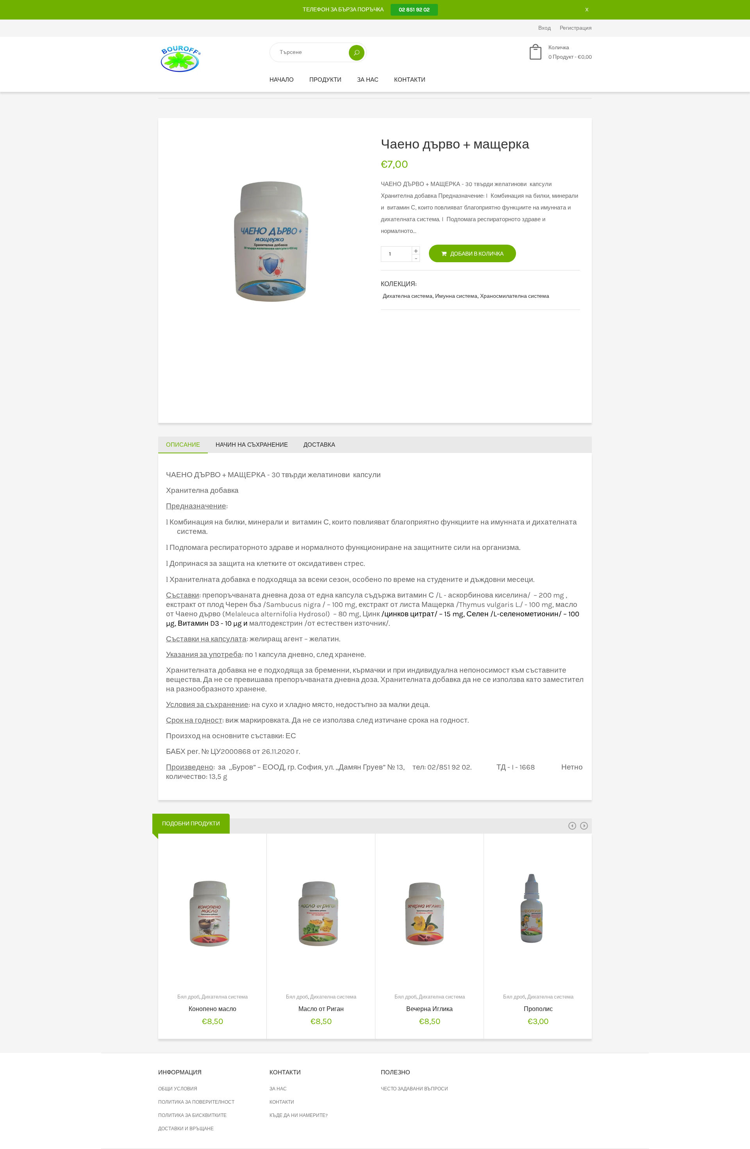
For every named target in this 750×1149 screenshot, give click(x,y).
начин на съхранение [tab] (252, 444)
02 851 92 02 (414, 9)
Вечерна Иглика (429, 1009)
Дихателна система (407, 296)
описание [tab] (183, 444)
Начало (282, 79)
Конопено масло (212, 1009)
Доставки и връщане (186, 1128)
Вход (544, 28)
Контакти (409, 79)
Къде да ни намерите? (299, 1115)
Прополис (538, 1009)
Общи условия (177, 1089)
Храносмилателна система (514, 296)
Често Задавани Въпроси (414, 1089)
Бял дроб (188, 997)
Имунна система (456, 296)
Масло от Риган (321, 1009)
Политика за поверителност (196, 1102)
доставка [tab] (319, 444)
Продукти (325, 79)
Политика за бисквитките (192, 1115)
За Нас (368, 79)
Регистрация (576, 28)
